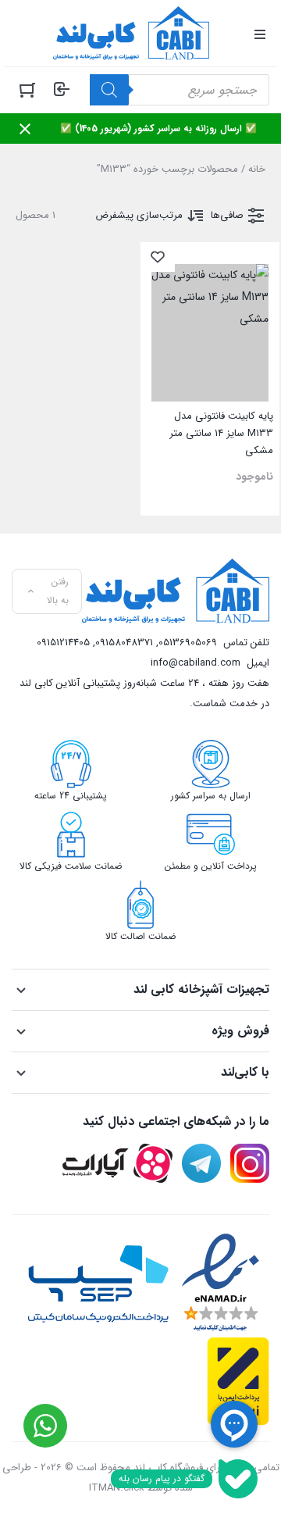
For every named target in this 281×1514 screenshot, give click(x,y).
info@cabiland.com (195, 663)
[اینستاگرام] (249, 1163)
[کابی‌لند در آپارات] (117, 1163)
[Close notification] (25, 129)
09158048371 (124, 642)
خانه (256, 169)
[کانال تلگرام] (201, 1163)
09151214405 (63, 642)
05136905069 (187, 642)
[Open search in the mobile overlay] (179, 89)
